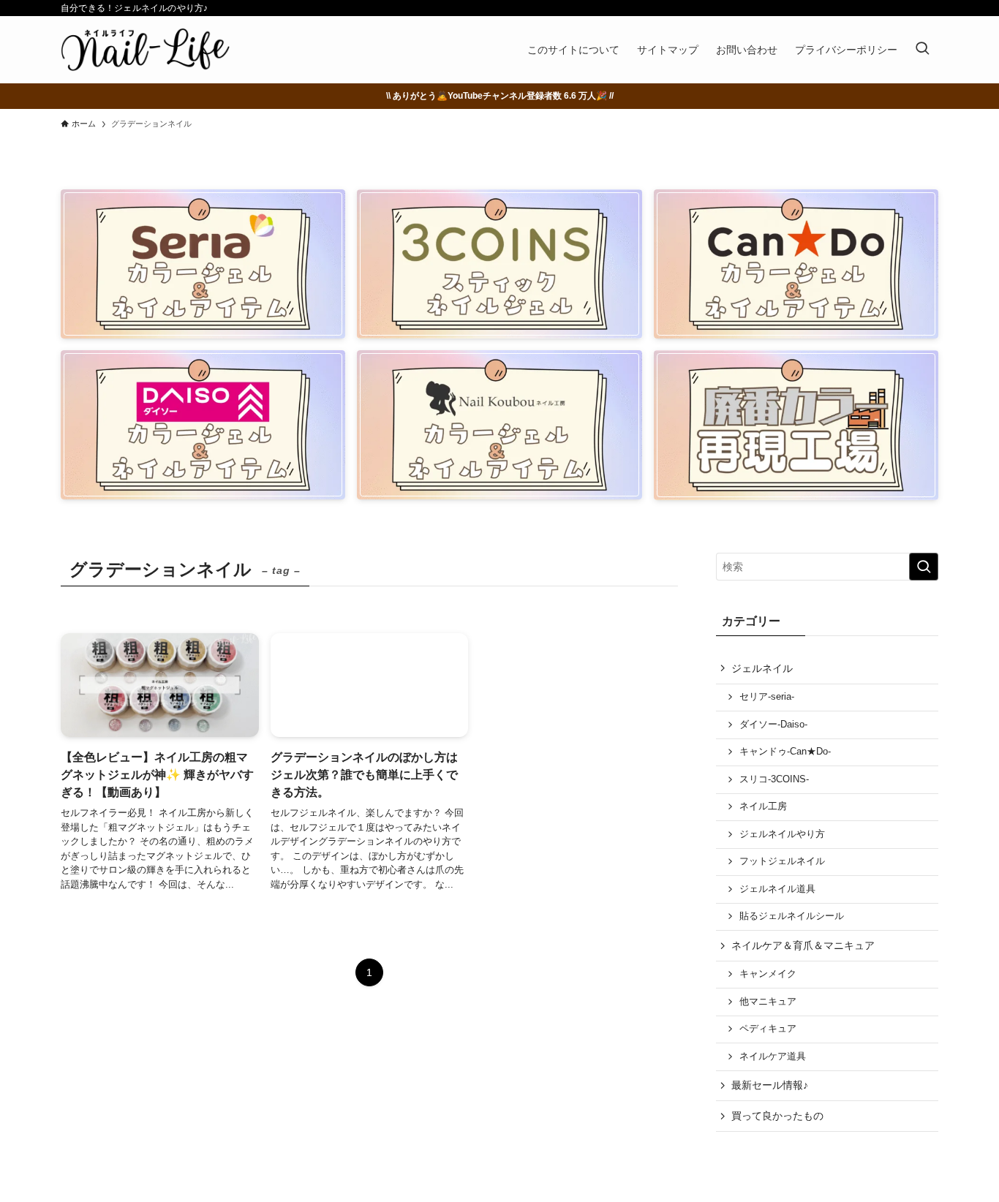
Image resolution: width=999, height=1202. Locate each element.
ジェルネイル (762, 668)
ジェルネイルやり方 (782, 834)
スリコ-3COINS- (774, 779)
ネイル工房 (763, 806)
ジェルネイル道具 (777, 889)
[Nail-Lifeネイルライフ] (145, 50)
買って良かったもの (777, 1116)
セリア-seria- (766, 697)
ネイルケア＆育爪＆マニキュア (803, 945)
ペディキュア (767, 1029)
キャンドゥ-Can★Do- (785, 751)
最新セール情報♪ (769, 1085)
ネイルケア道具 (772, 1056)
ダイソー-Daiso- (773, 724)
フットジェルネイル (782, 861)
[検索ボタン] (922, 49)
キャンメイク (767, 974)
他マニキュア (767, 1002)
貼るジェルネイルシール (791, 916)
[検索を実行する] (923, 567)
